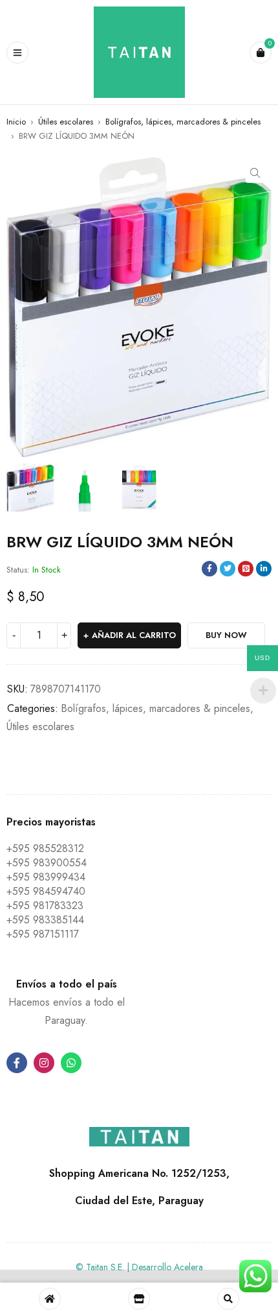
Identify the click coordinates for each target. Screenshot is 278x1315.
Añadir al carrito (134, 635)
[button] (255, 173)
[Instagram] (44, 1062)
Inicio (16, 121)
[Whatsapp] (71, 1062)
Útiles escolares (65, 121)
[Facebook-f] (16, 1062)
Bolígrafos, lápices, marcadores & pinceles (183, 121)
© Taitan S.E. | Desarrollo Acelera (139, 1267)
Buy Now (226, 635)
